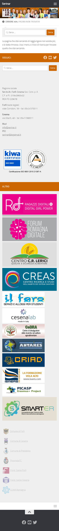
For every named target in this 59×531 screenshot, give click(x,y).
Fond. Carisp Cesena (19, 480)
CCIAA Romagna (18, 489)
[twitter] (55, 57)
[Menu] (55, 4)
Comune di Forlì (17, 431)
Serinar (6, 3)
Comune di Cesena (19, 441)
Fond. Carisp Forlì (18, 470)
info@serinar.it (9, 127)
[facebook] (45, 57)
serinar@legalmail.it (11, 134)
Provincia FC (16, 460)
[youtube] (50, 57)
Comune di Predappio (20, 450)
